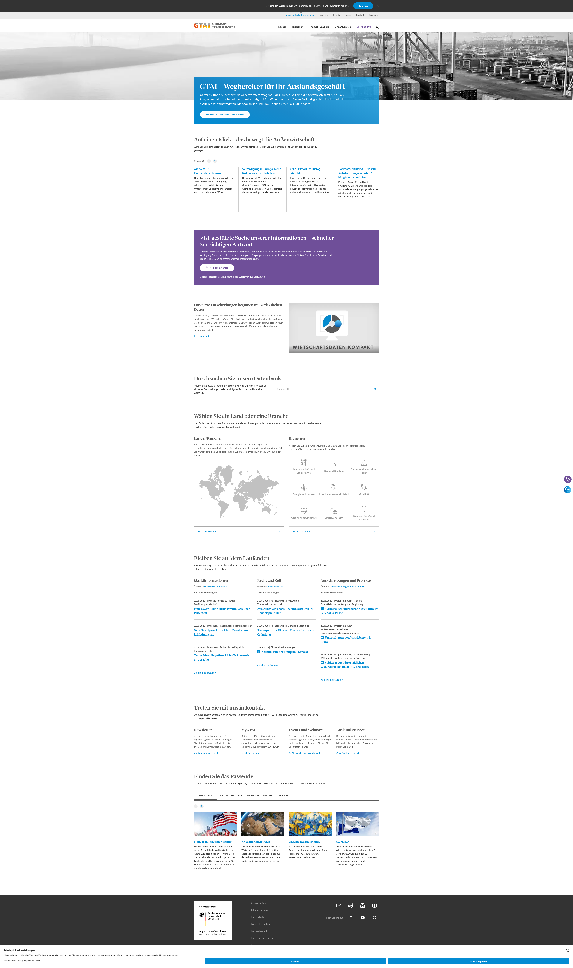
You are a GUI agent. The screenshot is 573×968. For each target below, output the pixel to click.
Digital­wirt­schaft (334, 517)
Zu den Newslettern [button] (205, 753)
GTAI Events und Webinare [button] (304, 753)
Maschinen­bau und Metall (334, 494)
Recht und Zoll (275, 586)
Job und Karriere (259, 910)
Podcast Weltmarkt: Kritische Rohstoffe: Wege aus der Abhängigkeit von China (357, 173)
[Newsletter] (362, 905)
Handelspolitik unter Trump (213, 842)
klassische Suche (217, 276)
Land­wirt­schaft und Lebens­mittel (304, 471)
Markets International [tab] (260, 796)
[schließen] (378, 6)
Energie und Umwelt (304, 494)
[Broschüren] (374, 905)
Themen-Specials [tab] (205, 796)
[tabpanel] (286, 837)
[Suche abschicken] (375, 389)
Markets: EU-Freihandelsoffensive (208, 171)
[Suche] (377, 28)
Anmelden (374, 15)
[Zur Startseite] (214, 27)
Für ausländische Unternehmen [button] (299, 15)
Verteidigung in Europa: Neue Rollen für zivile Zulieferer (261, 171)
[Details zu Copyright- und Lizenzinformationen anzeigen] (570, 34)
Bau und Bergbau (334, 471)
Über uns (323, 15)
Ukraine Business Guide (304, 842)
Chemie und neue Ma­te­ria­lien (364, 471)
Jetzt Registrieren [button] (251, 753)
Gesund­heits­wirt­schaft (304, 517)
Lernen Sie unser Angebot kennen (225, 114)
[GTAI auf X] (374, 917)
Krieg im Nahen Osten (255, 842)
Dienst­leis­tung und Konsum (364, 518)
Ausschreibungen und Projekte (348, 586)
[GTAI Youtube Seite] (362, 917)
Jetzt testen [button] (201, 336)
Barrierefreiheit (259, 931)
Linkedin (350, 917)
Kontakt (360, 15)
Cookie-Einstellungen (262, 924)
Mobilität (364, 494)
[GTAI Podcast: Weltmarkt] (350, 905)
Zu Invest (363, 6)
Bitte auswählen (207, 531)
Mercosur (342, 842)
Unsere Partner (259, 903)
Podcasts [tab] (283, 796)
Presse (348, 15)
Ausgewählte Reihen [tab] (231, 796)
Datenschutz (257, 917)
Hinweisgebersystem (262, 938)
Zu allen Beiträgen (204, 672)
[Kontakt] (338, 905)
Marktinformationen (215, 586)
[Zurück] (209, 161)
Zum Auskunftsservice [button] (348, 753)
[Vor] (215, 161)
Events (336, 15)
